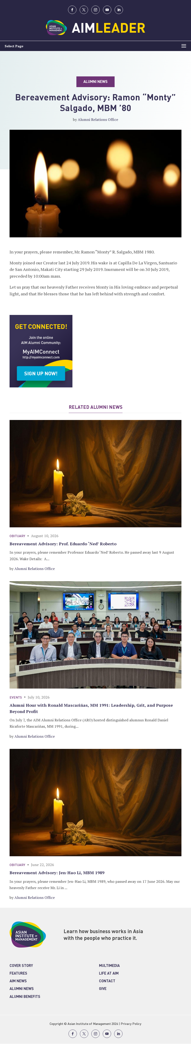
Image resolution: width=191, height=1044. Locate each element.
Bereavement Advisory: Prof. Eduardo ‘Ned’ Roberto (63, 543)
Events (16, 697)
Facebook (72, 10)
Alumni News (22, 989)
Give (102, 989)
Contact (107, 981)
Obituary (17, 536)
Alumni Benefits (25, 997)
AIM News (18, 981)
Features (18, 974)
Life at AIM (109, 974)
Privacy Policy (131, 1024)
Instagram (95, 10)
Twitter (84, 10)
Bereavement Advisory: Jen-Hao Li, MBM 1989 (57, 872)
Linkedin (119, 10)
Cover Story (21, 966)
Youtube (107, 10)
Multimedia (109, 966)
